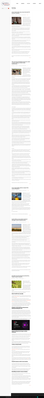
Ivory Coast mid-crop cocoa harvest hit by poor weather (21, 13)
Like (28, 190)
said (27, 358)
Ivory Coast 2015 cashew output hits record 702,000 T (20, 188)
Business (22, 3)
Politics (28, 3)
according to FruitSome (16, 296)
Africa (19, 65)
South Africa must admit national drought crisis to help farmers (19, 220)
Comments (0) (16, 65)
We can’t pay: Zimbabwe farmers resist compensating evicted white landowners (21, 62)
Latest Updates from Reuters (24, 65)
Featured (23, 278)
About (40, 3)
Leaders (34, 3)
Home (17, 3)
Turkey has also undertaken (15, 349)
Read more (30, 57)
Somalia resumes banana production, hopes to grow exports (20, 276)
